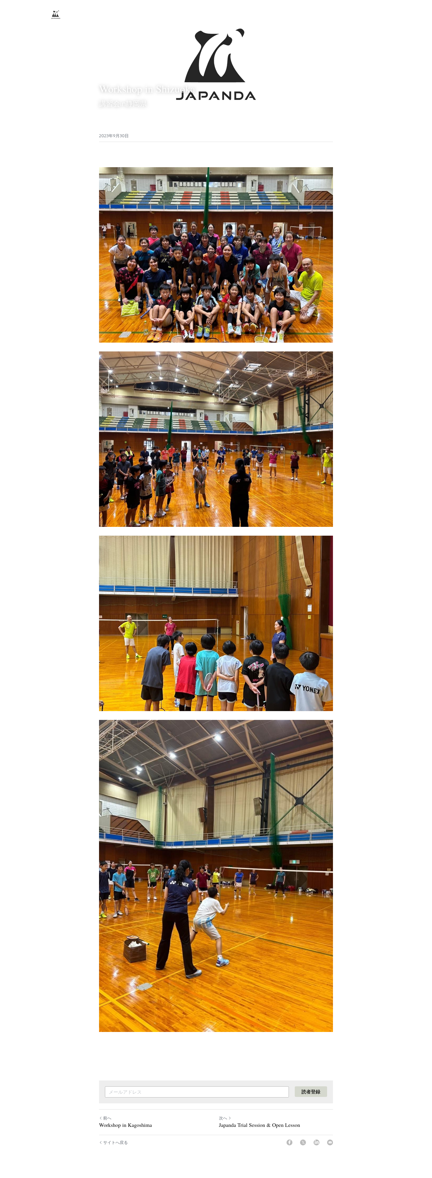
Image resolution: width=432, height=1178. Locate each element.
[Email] (330, 1142)
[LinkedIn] (316, 1142)
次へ (223, 1118)
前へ (107, 1118)
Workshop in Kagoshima (125, 1125)
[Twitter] (303, 1142)
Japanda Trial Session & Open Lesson (259, 1125)
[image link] (55, 14)
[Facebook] (289, 1142)
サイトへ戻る (115, 1142)
